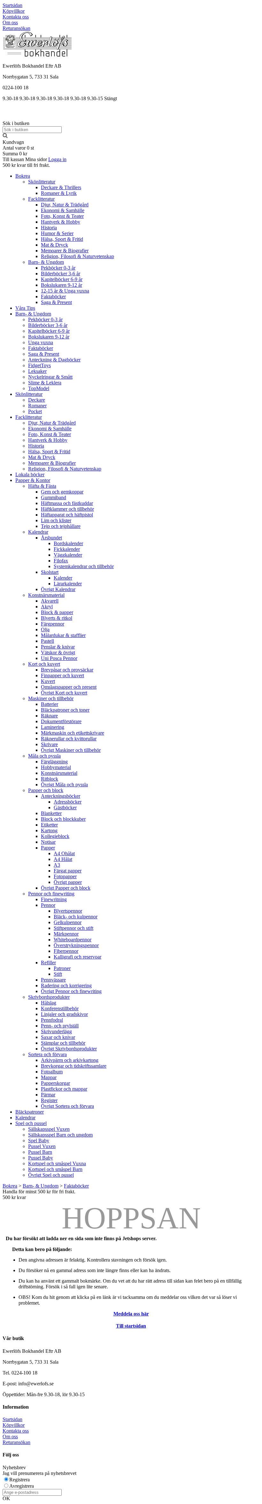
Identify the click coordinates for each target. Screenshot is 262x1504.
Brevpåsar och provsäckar (67, 669)
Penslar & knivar (58, 646)
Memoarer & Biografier (65, 250)
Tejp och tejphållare (61, 526)
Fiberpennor (66, 951)
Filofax (61, 560)
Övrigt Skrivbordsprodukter (69, 1048)
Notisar (48, 842)
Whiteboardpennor (72, 939)
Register (49, 1100)
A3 (57, 865)
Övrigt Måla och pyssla (64, 784)
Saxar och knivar (58, 1037)
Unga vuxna (40, 342)
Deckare (36, 400)
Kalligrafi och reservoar (77, 956)
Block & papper (57, 612)
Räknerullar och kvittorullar (68, 738)
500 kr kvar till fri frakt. (26, 165)
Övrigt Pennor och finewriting (71, 991)
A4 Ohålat (64, 853)
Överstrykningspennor (76, 945)
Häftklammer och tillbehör (67, 509)
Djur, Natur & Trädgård (65, 204)
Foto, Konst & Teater (62, 216)
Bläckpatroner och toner (65, 710)
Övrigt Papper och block (65, 888)
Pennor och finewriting (51, 893)
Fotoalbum (52, 1071)
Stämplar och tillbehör (63, 1043)
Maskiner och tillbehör (50, 698)
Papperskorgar (55, 1083)
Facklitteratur (41, 199)
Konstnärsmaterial (46, 595)
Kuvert (48, 681)
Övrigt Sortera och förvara (67, 1106)
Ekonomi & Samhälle (62, 210)
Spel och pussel (31, 1123)
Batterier (49, 704)
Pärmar (48, 1094)
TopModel (38, 388)
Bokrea (22, 176)
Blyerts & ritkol (56, 618)
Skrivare (49, 744)
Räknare (49, 715)
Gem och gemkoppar (62, 491)
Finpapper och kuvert (62, 675)
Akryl (47, 606)
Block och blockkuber (63, 819)
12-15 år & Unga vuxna (65, 290)
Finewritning (54, 899)
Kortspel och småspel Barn (55, 1169)
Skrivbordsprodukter (49, 997)
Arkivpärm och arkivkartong (69, 1060)
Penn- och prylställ (60, 1025)
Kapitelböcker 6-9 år (61, 279)
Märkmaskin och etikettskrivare (72, 733)
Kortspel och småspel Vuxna (57, 1163)
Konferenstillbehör (60, 1008)
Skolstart (49, 572)
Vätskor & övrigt (58, 652)
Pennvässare (53, 979)
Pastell (47, 641)
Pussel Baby (40, 1157)
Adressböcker (67, 801)
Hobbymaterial (56, 767)
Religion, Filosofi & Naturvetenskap (77, 256)
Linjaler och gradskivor (64, 1014)
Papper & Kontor (32, 480)
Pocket (35, 411)
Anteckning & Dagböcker (54, 359)
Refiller (48, 962)
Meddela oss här (131, 1313)
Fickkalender (67, 549)
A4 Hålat (63, 859)
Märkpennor (66, 934)
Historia (49, 227)
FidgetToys (39, 365)
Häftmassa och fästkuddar (67, 503)
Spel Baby (38, 1140)
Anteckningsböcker (60, 796)
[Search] (5, 136)
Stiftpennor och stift (73, 928)
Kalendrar (38, 532)
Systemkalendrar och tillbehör (84, 566)
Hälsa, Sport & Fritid (62, 239)
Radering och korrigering (66, 985)
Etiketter (49, 824)
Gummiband (53, 497)
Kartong (49, 830)
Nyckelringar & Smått (50, 377)
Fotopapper (65, 876)
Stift (58, 974)
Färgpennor (52, 623)
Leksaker (37, 371)
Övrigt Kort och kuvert (64, 692)
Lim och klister (56, 520)
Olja (45, 629)
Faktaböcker (53, 296)
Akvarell (49, 601)
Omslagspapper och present (68, 687)
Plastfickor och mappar (64, 1089)
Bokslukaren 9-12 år (61, 285)
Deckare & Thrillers (61, 187)
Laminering (52, 727)
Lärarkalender (68, 583)
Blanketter (51, 813)
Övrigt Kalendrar (58, 589)
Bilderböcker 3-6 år (60, 273)
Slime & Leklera (44, 382)
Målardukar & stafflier (63, 635)
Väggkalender (68, 555)
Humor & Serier (57, 233)
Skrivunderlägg (56, 1031)
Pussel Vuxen (42, 1146)
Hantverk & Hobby (60, 222)
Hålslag (48, 1002)
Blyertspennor (68, 911)
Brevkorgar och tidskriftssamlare (73, 1066)
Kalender (63, 578)
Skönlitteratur (41, 181)
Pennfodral (52, 1020)
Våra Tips (25, 308)
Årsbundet (51, 537)
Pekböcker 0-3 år (58, 267)
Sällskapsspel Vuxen (49, 1129)
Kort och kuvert (44, 664)
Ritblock (49, 779)
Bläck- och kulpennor (75, 916)
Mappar (49, 1077)
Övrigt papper (68, 882)
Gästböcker (65, 807)
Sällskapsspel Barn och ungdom (60, 1134)
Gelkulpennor (67, 922)
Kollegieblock (55, 836)
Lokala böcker (29, 474)
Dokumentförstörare (61, 721)
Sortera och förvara (47, 1054)
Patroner (62, 968)
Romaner (37, 405)
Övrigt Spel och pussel (51, 1175)
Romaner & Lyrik (59, 193)
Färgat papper (67, 870)
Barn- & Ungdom (46, 262)
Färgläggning (54, 761)
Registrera (19, 1479)
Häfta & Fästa (42, 486)
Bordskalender (68, 543)
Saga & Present (56, 302)
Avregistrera (21, 1486)
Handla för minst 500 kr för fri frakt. (39, 1194)
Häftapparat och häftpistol (67, 514)
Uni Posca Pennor (59, 658)
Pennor (48, 905)
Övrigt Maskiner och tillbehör (71, 750)
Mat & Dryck (54, 245)
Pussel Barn (40, 1152)
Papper (48, 847)
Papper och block (45, 790)
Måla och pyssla (44, 756)
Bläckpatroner (29, 1112)
